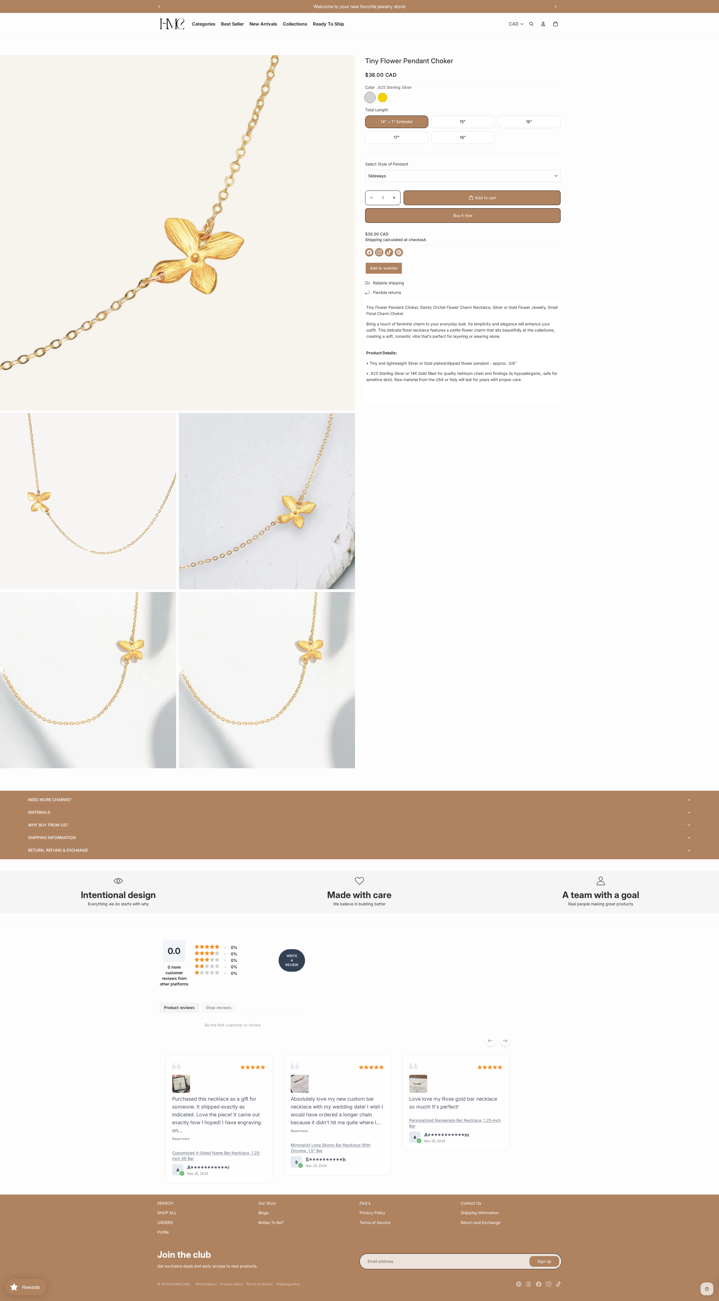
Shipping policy (288, 1284)
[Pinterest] (518, 1284)
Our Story (267, 1203)
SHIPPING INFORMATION (52, 837)
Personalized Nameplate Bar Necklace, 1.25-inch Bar (455, 1123)
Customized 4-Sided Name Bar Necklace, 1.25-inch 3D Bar (216, 1155)
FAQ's (365, 1203)
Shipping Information (480, 1212)
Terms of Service (375, 1222)
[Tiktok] (558, 1284)
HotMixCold (179, 1284)
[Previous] (490, 1041)
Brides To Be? (270, 1222)
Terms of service (259, 1284)
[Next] (505, 1041)
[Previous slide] (159, 6)
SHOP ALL (167, 1212)
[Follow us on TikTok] (389, 252)
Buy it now (462, 215)
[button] (181, 1084)
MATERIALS (39, 812)
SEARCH (165, 1203)
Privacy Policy (372, 1212)
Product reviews (179, 1007)
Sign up (544, 1261)
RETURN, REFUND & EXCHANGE (58, 850)
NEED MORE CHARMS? (49, 799)
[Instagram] (548, 1284)
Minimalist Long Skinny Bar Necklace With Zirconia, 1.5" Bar (330, 1148)
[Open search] (531, 24)
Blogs (263, 1212)
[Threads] (528, 1284)
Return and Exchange (480, 1222)
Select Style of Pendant (386, 164)
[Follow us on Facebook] (369, 252)
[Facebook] (538, 1284)
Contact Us (471, 1203)
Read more (181, 1139)
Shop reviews (218, 1007)
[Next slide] (555, 6)
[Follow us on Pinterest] (399, 252)
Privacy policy (231, 1284)
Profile (163, 1232)
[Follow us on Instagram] (379, 252)
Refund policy (206, 1284)
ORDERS (165, 1222)
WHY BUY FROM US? (48, 824)
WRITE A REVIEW (291, 960)
